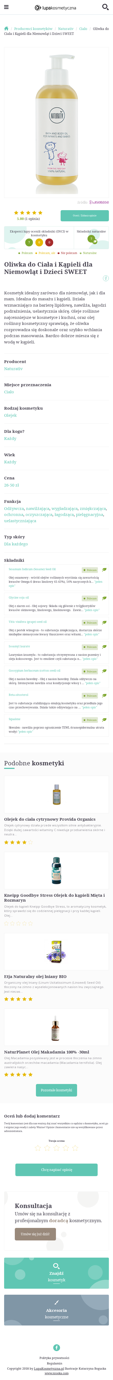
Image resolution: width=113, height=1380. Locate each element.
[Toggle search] (105, 7)
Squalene (14, 719)
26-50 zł (11, 485)
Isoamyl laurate (19, 646)
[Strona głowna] (8, 28)
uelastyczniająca (20, 520)
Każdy (10, 438)
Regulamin (54, 1363)
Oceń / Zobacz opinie (85, 215)
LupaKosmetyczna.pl (49, 1368)
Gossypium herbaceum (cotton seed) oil (34, 670)
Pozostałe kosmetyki (56, 1090)
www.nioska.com (57, 1373)
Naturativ (13, 368)
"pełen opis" (92, 610)
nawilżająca (37, 508)
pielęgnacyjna (89, 514)
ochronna (13, 514)
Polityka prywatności (54, 1358)
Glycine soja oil (19, 597)
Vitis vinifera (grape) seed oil (28, 622)
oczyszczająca (39, 514)
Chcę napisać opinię (56, 1169)
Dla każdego (16, 543)
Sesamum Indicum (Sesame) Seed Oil (32, 569)
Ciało (9, 391)
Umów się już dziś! (35, 1234)
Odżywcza (14, 508)
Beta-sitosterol (18, 695)
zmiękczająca (93, 508)
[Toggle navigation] (6, 7)
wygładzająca (65, 508)
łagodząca (64, 514)
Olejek (10, 415)
